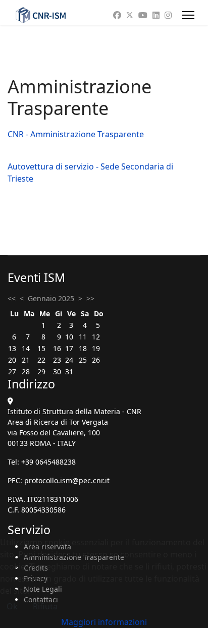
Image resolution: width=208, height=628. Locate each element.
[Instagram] (168, 15)
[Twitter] (129, 15)
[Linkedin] (156, 15)
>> (90, 298)
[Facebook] (117, 15)
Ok (12, 606)
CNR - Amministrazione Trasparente (76, 134)
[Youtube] (142, 15)
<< (12, 298)
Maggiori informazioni (104, 621)
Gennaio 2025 (51, 298)
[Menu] (188, 15)
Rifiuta (45, 606)
